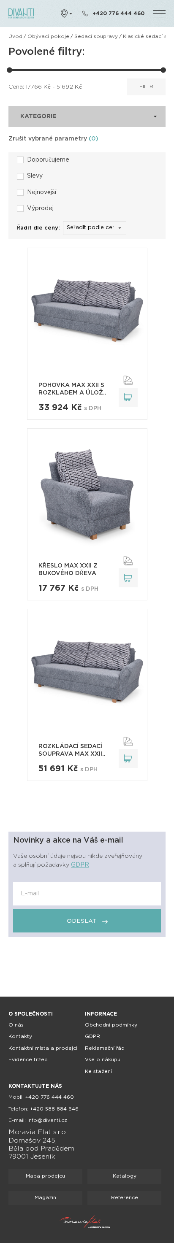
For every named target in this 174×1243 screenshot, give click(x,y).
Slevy (35, 175)
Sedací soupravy (96, 36)
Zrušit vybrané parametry (53, 138)
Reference (124, 1197)
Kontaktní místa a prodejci (42, 1048)
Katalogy (124, 1176)
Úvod (15, 36)
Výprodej (40, 208)
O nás (16, 1025)
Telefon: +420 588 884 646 (43, 1109)
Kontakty (20, 1036)
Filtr (146, 86)
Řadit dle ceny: (38, 228)
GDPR (80, 864)
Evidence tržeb (28, 1059)
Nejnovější (41, 192)
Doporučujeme (48, 159)
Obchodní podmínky (111, 1025)
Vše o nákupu (102, 1059)
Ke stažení (98, 1071)
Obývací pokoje (48, 36)
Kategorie (38, 116)
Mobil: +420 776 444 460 (41, 1097)
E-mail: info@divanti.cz (37, 1120)
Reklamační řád (105, 1048)
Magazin (45, 1197)
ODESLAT (82, 921)
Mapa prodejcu (45, 1176)
